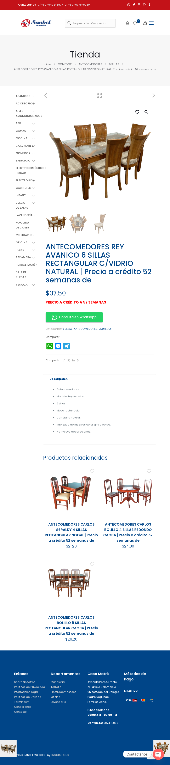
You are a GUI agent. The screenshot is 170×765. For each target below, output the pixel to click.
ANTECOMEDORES (90, 64)
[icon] (144, 4)
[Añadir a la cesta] (92, 470)
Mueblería (58, 682)
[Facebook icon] (133, 4)
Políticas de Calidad (27, 697)
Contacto (20, 712)
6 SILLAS (114, 64)
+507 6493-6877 (52, 5)
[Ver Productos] (92, 479)
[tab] (58, 379)
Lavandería (58, 702)
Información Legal (26, 692)
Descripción (59, 379)
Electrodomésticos (63, 692)
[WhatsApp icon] (128, 4)
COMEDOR (65, 64)
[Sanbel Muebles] (35, 23)
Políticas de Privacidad (29, 687)
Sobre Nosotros (24, 682)
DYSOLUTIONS (60, 755)
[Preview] (92, 497)
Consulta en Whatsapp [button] (78, 317)
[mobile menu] (151, 23)
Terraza (56, 687)
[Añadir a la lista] (92, 488)
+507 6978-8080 (79, 5)
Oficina (55, 697)
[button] (146, 112)
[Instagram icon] (139, 4)
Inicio (47, 64)
